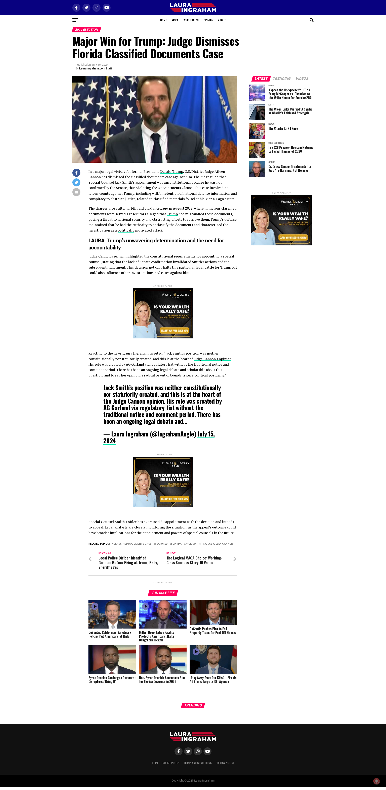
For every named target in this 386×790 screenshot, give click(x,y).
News (174, 20)
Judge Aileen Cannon (218, 544)
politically (126, 230)
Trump (172, 214)
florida (176, 544)
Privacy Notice (225, 763)
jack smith (193, 544)
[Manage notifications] (376, 781)
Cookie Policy (171, 763)
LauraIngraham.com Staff (95, 68)
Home (163, 20)
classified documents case (132, 544)
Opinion (208, 20)
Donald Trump (171, 171)
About (222, 20)
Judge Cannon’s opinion (212, 359)
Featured (161, 544)
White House (191, 20)
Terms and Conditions (198, 763)
